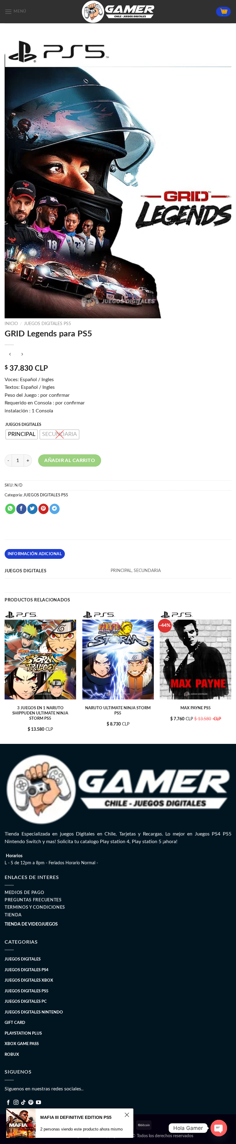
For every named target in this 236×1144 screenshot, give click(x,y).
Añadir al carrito (69, 460)
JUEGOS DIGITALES (23, 425)
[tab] (35, 554)
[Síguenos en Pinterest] (30, 1102)
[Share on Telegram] (54, 509)
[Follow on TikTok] (23, 1102)
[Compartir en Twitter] (32, 509)
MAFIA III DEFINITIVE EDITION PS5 (76, 1117)
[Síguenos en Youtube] (38, 1102)
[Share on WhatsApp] (10, 509)
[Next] (231, 676)
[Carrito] (223, 12)
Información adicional (35, 554)
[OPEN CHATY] (218, 1128)
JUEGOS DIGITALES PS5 (47, 324)
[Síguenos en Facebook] (8, 1102)
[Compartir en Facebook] (21, 509)
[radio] (21, 434)
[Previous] (5, 676)
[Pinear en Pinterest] (43, 509)
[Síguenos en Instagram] (16, 1102)
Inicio (11, 324)
